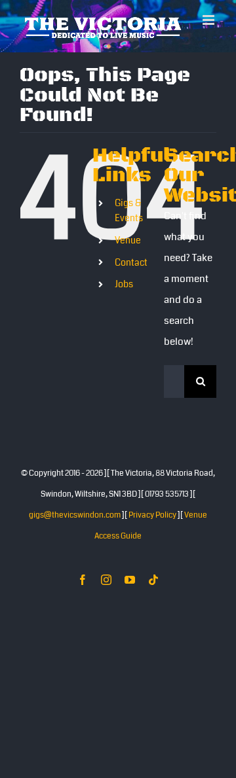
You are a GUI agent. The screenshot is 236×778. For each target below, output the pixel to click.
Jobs (124, 297)
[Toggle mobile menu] (209, 46)
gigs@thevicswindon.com (75, 529)
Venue (128, 253)
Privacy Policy (152, 529)
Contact (131, 276)
